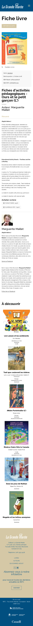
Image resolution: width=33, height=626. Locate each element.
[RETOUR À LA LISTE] (9, 27)
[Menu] (29, 5)
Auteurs (16, 561)
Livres (16, 558)
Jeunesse (10, 73)
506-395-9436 (20, 552)
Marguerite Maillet (13, 108)
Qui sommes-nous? (17, 563)
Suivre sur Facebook (7, 261)
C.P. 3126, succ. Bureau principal (16, 544)
